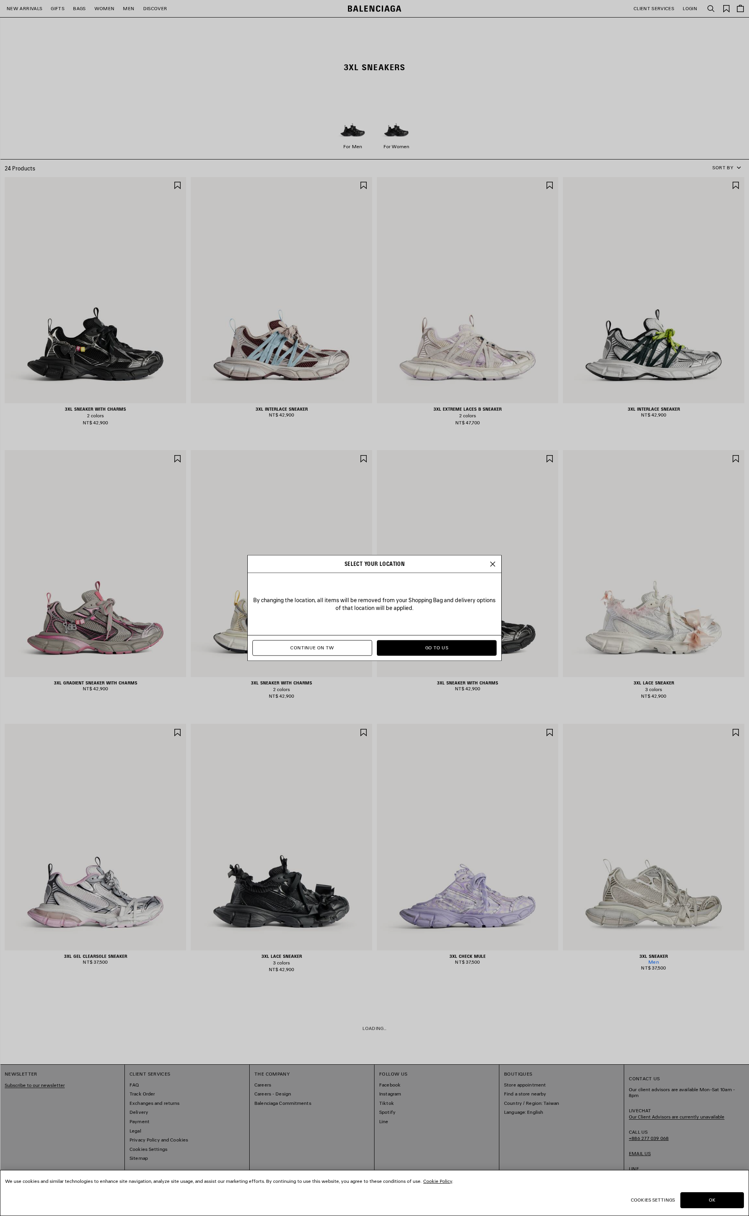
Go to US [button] (436, 648)
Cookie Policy (437, 1181)
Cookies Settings (653, 1200)
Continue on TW (312, 648)
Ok (712, 1200)
